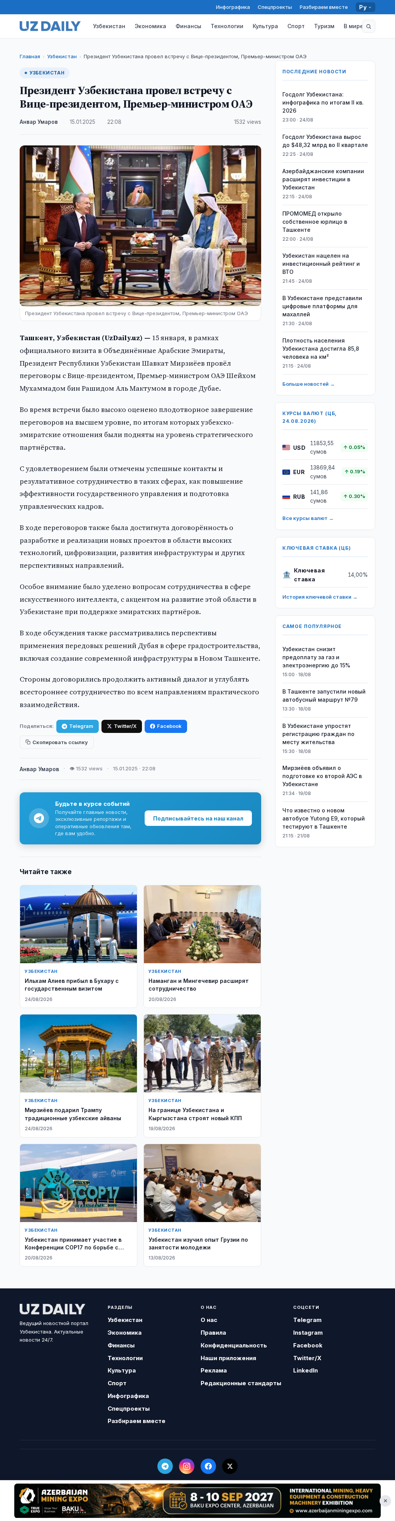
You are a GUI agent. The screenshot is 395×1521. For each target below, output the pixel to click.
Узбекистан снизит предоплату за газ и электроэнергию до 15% (316, 657)
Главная (30, 56)
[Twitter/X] (230, 1466)
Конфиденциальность (234, 1345)
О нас (209, 1319)
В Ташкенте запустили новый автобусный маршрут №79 (324, 695)
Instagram (308, 1332)
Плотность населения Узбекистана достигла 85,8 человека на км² (320, 348)
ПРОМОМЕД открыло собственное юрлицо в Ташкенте (314, 221)
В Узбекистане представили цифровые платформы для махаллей (322, 306)
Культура (265, 26)
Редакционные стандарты (241, 1383)
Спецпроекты (275, 7)
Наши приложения (228, 1358)
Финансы (188, 26)
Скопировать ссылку (60, 742)
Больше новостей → (308, 384)
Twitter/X (125, 726)
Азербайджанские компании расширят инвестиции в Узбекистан (323, 179)
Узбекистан (109, 26)
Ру (362, 7)
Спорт (296, 26)
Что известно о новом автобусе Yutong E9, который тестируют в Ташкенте (323, 818)
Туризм (324, 26)
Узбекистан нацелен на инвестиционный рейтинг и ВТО (321, 263)
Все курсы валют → (308, 518)
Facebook (169, 726)
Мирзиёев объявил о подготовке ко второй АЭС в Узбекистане (322, 776)
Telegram (81, 726)
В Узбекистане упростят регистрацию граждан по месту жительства (318, 734)
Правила (213, 1332)
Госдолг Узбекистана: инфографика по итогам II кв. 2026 (323, 102)
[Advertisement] (197, 1501)
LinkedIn (305, 1370)
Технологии (227, 26)
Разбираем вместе (324, 7)
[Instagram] (186, 1466)
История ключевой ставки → (320, 597)
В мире (353, 26)
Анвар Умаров (39, 122)
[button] (368, 26)
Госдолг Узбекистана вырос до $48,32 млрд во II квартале (325, 140)
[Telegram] (165, 1466)
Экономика (150, 26)
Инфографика (233, 7)
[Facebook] (208, 1466)
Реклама (214, 1370)
